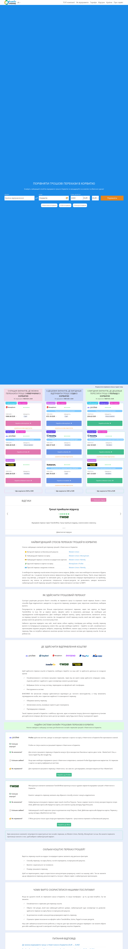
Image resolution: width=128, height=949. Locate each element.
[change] (36, 198)
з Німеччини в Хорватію (49, 205)
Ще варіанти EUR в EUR (24, 491)
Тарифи (93, 2)
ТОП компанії (69, 2)
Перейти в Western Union (22, 480)
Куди (40, 194)
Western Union (74, 552)
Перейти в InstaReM (63, 480)
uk (18, 2)
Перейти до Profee (64, 775)
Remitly (83, 560)
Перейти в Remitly (63, 452)
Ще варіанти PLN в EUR (105, 491)
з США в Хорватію (65, 205)
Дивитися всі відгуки (64, 532)
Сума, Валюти (75, 194)
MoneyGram (84, 556)
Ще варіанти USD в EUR (65, 491)
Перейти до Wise (64, 825)
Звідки (6, 194)
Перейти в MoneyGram (22, 423)
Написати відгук (99, 500)
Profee (81, 564)
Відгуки (101, 2)
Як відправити (82, 2)
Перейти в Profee (22, 452)
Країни (109, 2)
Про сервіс (118, 2)
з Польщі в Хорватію (80, 205)
